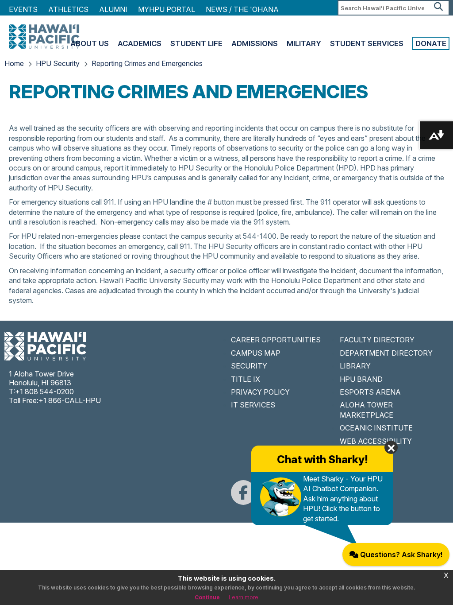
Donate (430, 43)
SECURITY (249, 365)
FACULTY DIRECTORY (377, 339)
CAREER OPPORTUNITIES (276, 339)
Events (23, 9)
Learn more (243, 597)
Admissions (254, 43)
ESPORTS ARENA (370, 392)
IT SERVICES (253, 404)
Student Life (196, 43)
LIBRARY (355, 365)
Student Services (366, 43)
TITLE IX (245, 379)
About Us (89, 43)
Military (304, 43)
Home (14, 63)
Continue (207, 597)
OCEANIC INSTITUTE (376, 427)
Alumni (113, 9)
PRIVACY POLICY (260, 392)
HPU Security (58, 63)
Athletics (68, 9)
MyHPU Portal (166, 9)
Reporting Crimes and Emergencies (147, 63)
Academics (139, 43)
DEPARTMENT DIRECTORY (386, 353)
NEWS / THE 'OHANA (242, 9)
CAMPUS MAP (255, 353)
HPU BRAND (361, 379)
